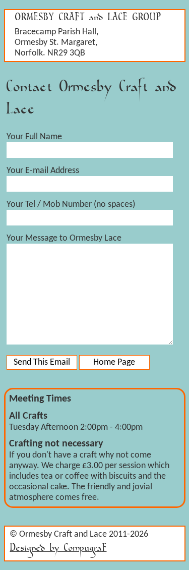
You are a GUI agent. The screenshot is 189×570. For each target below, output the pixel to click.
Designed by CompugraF (58, 550)
